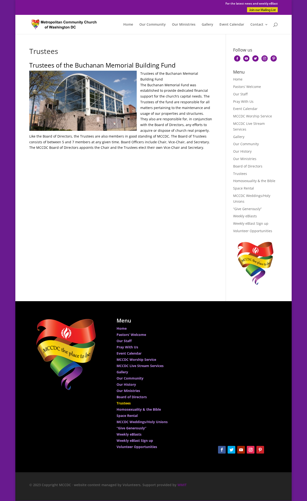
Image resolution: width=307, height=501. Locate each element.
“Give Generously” (247, 209)
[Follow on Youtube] (241, 450)
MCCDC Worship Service (252, 116)
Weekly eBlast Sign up (250, 223)
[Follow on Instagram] (250, 450)
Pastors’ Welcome (247, 86)
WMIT (182, 485)
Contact (256, 25)
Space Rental (243, 188)
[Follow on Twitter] (231, 450)
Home (128, 25)
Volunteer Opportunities (252, 231)
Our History (242, 151)
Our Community (152, 25)
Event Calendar (231, 25)
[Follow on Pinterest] (260, 450)
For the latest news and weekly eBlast (251, 4)
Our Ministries (183, 25)
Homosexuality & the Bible (254, 181)
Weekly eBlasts (245, 216)
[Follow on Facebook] (222, 450)
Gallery (207, 25)
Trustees (240, 173)
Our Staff (240, 94)
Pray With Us (243, 101)
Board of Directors (247, 166)
